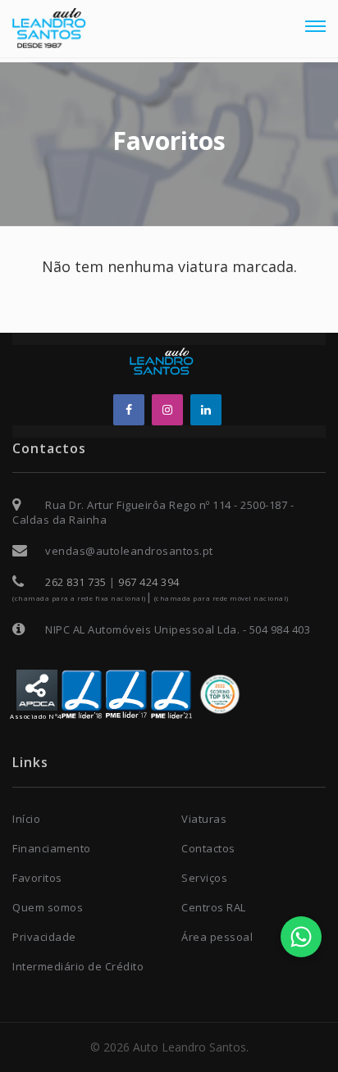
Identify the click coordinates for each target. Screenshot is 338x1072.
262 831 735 (76, 582)
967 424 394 (149, 582)
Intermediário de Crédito (78, 966)
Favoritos (37, 877)
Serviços (204, 877)
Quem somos (47, 907)
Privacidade (44, 936)
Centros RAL (213, 907)
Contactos (208, 848)
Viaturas (203, 818)
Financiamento (51, 848)
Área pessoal (217, 936)
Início (26, 818)
